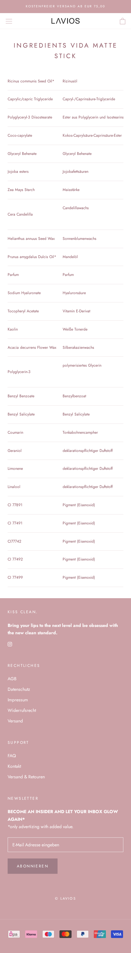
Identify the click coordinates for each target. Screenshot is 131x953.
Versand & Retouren (26, 777)
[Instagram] (10, 643)
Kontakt (14, 766)
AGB (12, 678)
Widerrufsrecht (22, 710)
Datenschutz (19, 689)
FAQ (12, 755)
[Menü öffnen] (9, 20)
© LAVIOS (65, 898)
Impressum (18, 700)
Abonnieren (32, 866)
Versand (15, 721)
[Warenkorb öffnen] (122, 21)
